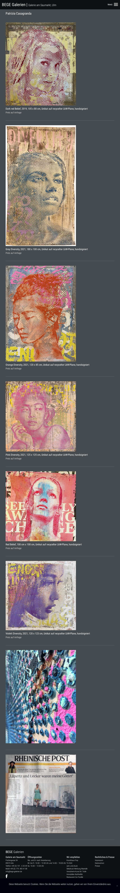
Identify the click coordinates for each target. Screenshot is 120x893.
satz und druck (72, 866)
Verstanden (52, 888)
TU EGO (69, 863)
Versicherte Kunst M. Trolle (76, 871)
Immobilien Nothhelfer (75, 874)
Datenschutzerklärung (65, 888)
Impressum (99, 860)
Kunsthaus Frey (72, 860)
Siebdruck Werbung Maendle (77, 869)
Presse (97, 866)
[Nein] (117, 886)
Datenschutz (99, 863)
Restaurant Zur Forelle (75, 877)
